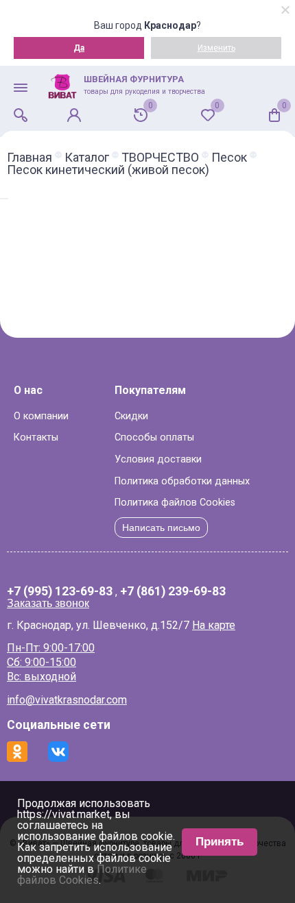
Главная (29, 157)
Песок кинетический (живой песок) (108, 170)
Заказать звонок (48, 603)
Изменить (216, 48)
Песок (229, 157)
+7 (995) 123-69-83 (60, 592)
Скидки (131, 416)
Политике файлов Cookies (82, 875)
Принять (220, 841)
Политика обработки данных (182, 481)
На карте (213, 625)
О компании (41, 416)
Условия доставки (158, 459)
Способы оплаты (154, 437)
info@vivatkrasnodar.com (67, 699)
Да (78, 48)
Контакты (36, 437)
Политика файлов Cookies (175, 502)
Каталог (86, 157)
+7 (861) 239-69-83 (173, 592)
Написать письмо (161, 527)
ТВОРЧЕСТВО (160, 157)
